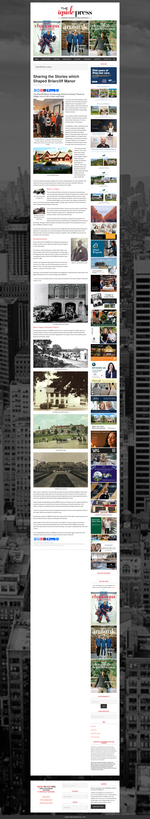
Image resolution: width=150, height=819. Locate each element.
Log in (84, 817)
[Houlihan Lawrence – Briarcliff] (104, 204)
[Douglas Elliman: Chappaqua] (104, 429)
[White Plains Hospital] (104, 83)
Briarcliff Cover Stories (46, 542)
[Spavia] (104, 447)
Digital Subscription (96, 733)
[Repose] (104, 222)
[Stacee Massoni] (104, 274)
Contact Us (94, 729)
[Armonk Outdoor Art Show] (104, 464)
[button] (114, 59)
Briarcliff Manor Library (60, 544)
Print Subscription (95, 737)
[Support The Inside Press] (46, 794)
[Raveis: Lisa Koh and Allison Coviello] (104, 308)
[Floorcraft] (104, 395)
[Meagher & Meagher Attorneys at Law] (104, 291)
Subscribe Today (98, 806)
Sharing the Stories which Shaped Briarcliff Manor (56, 79)
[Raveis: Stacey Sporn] (104, 135)
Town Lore (62, 545)
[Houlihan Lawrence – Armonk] (104, 187)
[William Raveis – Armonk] (104, 101)
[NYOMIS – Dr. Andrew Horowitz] (104, 153)
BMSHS (42, 544)
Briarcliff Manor (48, 544)
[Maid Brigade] (104, 256)
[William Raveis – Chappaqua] (104, 118)
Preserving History (53, 545)
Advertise (93, 726)
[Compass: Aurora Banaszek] (104, 343)
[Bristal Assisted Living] (104, 412)
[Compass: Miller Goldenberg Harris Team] (104, 239)
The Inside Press (75, 30)
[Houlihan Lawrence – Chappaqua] (104, 170)
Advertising (46, 796)
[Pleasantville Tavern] (104, 326)
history (46, 545)
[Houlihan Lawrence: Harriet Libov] (104, 378)
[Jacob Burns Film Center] (104, 360)
